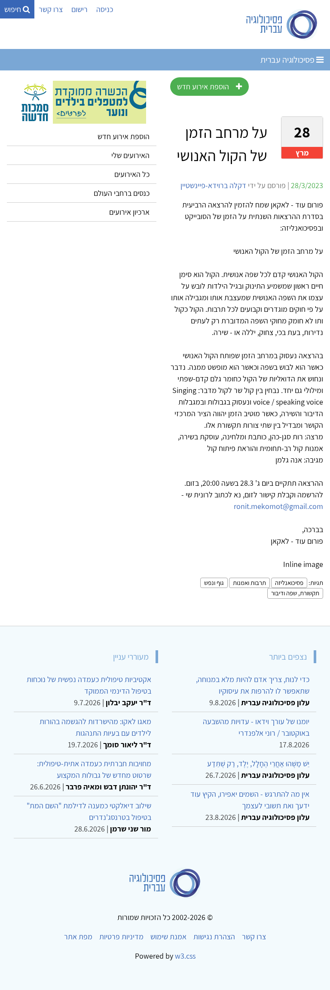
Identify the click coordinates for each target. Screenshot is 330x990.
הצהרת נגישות (214, 936)
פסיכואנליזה (289, 583)
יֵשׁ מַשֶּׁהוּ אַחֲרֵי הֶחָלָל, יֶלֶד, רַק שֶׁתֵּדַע (258, 763)
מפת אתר (78, 936)
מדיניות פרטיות (121, 936)
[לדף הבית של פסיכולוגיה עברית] (282, 24)
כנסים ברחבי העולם (122, 193)
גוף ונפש (214, 583)
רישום (79, 9)
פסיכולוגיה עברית (288, 59)
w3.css (185, 956)
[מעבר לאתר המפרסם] (81, 102)
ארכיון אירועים (129, 212)
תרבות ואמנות (249, 583)
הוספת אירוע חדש (203, 86)
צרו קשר (51, 9)
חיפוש (13, 9)
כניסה (104, 9)
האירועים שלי (130, 155)
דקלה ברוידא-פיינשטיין (213, 185)
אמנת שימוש (168, 936)
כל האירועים (132, 174)
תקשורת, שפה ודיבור (295, 593)
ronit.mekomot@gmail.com (278, 506)
